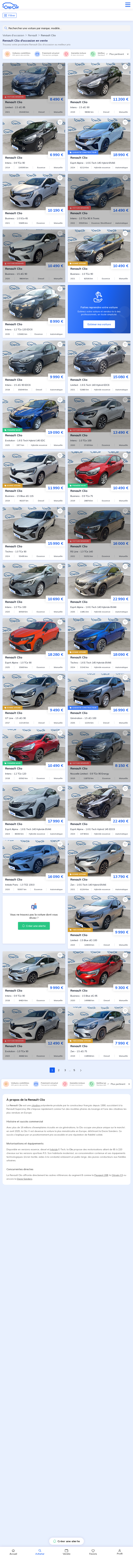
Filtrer (11, 15)
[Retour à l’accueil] (11, 6)
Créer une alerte (69, 1541)
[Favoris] (60, 66)
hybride (54, 1149)
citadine (35, 1105)
